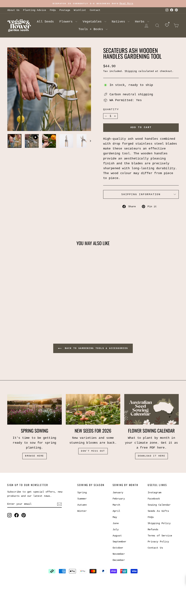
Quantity (111, 109)
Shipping (131, 71)
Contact (95, 10)
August (117, 535)
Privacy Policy (158, 541)
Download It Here (151, 456)
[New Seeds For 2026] (93, 409)
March (116, 504)
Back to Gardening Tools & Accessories (95, 348)
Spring (82, 492)
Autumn (82, 504)
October (118, 547)
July (116, 529)
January (118, 492)
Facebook (154, 498)
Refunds (153, 529)
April (116, 511)
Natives (119, 21)
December (119, 560)
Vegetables (93, 21)
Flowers (66, 21)
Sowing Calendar (159, 504)
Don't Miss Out (93, 451)
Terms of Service (160, 535)
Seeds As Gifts (158, 511)
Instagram (154, 492)
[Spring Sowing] (34, 409)
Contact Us (155, 547)
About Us (13, 10)
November (119, 554)
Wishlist (80, 10)
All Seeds (45, 21)
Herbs (140, 21)
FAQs (53, 10)
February (119, 498)
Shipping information (141, 194)
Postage (64, 10)
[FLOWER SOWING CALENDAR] (151, 409)
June (116, 523)
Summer (82, 498)
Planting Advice (34, 10)
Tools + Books (91, 29)
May (115, 517)
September (119, 541)
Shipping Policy (159, 523)
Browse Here (34, 456)
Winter (82, 511)
